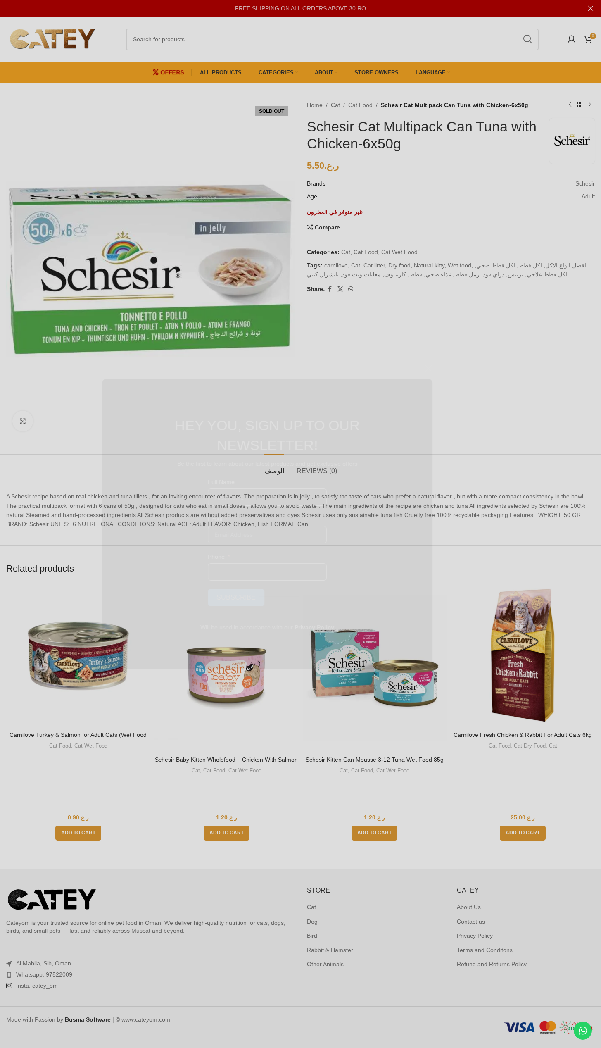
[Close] (461, 368)
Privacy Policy (348, 627)
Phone (249, 556)
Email (248, 519)
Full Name (254, 482)
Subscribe (269, 597)
